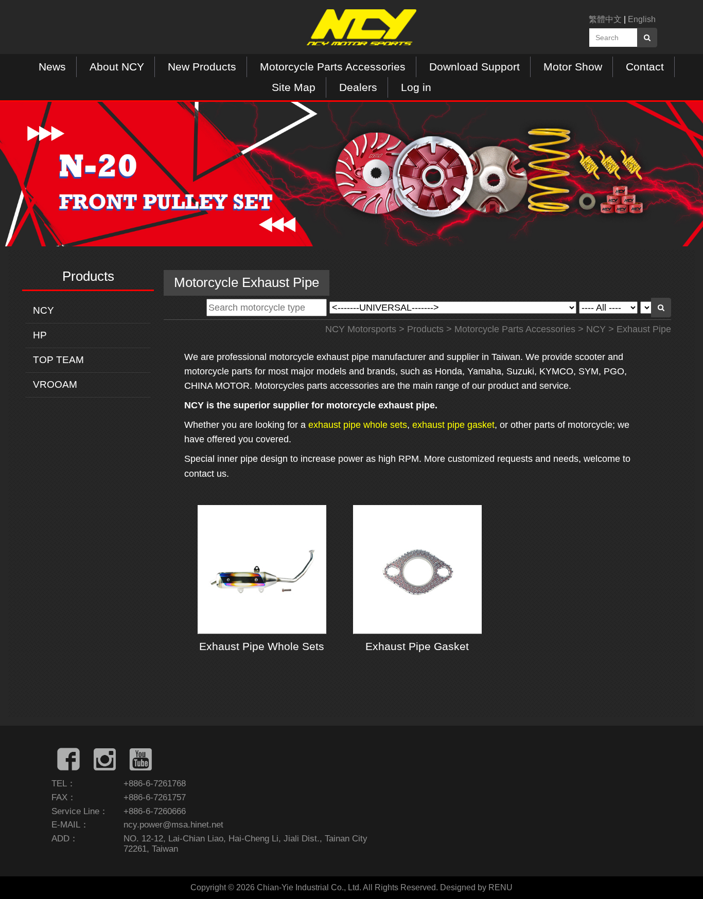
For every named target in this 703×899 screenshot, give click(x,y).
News (52, 67)
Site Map (293, 87)
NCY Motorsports (360, 329)
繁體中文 (605, 19)
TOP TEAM (58, 359)
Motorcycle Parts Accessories (333, 67)
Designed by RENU (476, 887)
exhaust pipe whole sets (357, 425)
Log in (416, 87)
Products (425, 329)
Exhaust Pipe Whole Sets (261, 646)
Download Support (474, 67)
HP (40, 335)
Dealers (358, 87)
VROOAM (55, 384)
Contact (645, 67)
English (642, 19)
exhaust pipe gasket (453, 425)
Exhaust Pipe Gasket (417, 646)
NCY (43, 310)
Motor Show (572, 67)
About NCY (117, 67)
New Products (202, 67)
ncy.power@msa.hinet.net (173, 825)
